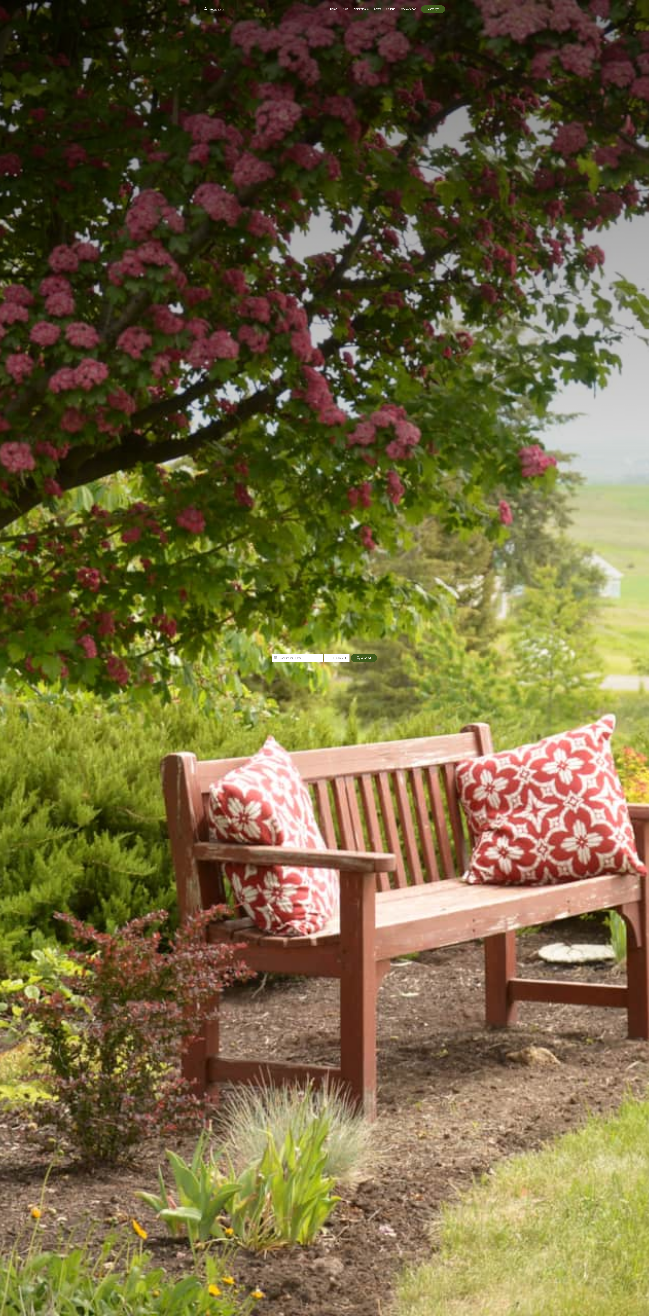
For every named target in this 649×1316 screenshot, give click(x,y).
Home (333, 9)
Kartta (377, 9)
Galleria (390, 9)
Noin (345, 9)
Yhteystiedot (408, 9)
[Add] (345, 658)
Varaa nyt (433, 9)
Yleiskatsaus (361, 9)
